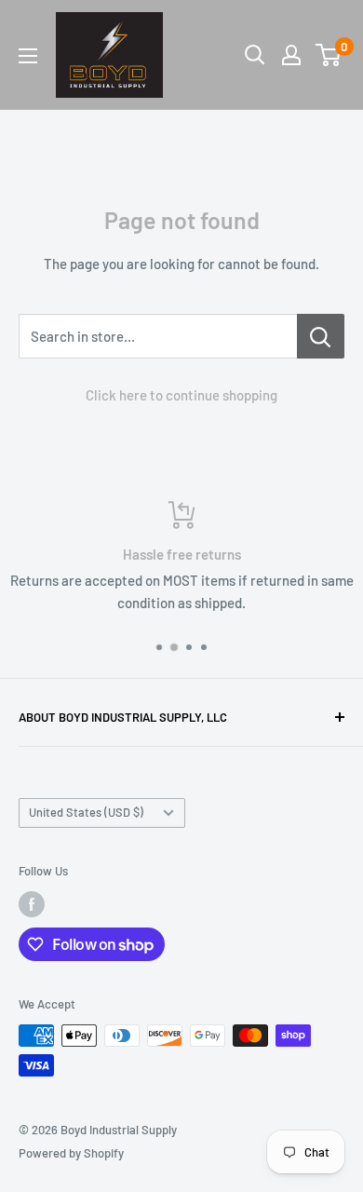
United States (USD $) (86, 812)
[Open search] (255, 55)
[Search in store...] (320, 336)
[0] (329, 55)
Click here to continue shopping (181, 394)
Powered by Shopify (71, 1152)
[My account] (291, 55)
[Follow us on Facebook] (32, 904)
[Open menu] (28, 55)
